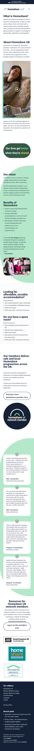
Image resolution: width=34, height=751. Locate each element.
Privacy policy (7, 705)
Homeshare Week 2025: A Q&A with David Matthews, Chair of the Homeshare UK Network (16, 727)
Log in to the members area (17, 626)
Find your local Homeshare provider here (17, 395)
